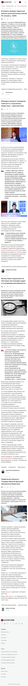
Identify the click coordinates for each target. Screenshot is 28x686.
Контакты (3, 674)
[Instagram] (2, 19)
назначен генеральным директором (11, 250)
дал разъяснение (6, 458)
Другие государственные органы (12, 89)
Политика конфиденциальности (9, 654)
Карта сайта (4, 671)
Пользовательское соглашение (9, 651)
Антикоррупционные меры (8, 660)
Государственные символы (8, 657)
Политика (3, 634)
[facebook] (10, 623)
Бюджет (4, 467)
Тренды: (3, 6)
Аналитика (3, 637)
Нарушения (21, 467)
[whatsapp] (5, 19)
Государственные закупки (8, 662)
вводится (8, 592)
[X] (13, 19)
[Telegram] (7, 19)
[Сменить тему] (21, 2)
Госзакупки (12, 467)
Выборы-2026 (9, 6)
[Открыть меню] (25, 2)
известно (11, 596)
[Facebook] (10, 19)
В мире (3, 643)
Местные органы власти (9, 605)
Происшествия (5, 632)
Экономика (4, 640)
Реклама (3, 677)
